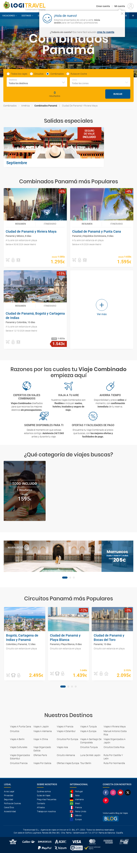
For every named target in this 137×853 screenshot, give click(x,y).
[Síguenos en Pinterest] (106, 801)
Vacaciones (8, 15)
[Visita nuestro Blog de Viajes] (118, 819)
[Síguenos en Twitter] (128, 793)
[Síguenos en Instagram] (113, 793)
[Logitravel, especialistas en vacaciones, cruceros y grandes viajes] (24, 5)
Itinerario (50, 223)
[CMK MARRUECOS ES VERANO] (68, 556)
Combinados (10, 105)
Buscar (117, 94)
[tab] (64, 578)
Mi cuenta (119, 6)
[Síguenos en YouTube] (121, 793)
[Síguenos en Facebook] (106, 793)
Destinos (26, 15)
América (25, 105)
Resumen (20, 223)
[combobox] (37, 82)
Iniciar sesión (112, 18)
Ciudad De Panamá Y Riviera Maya (80, 105)
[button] (8, 260)
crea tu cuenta (105, 32)
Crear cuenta (103, 6)
